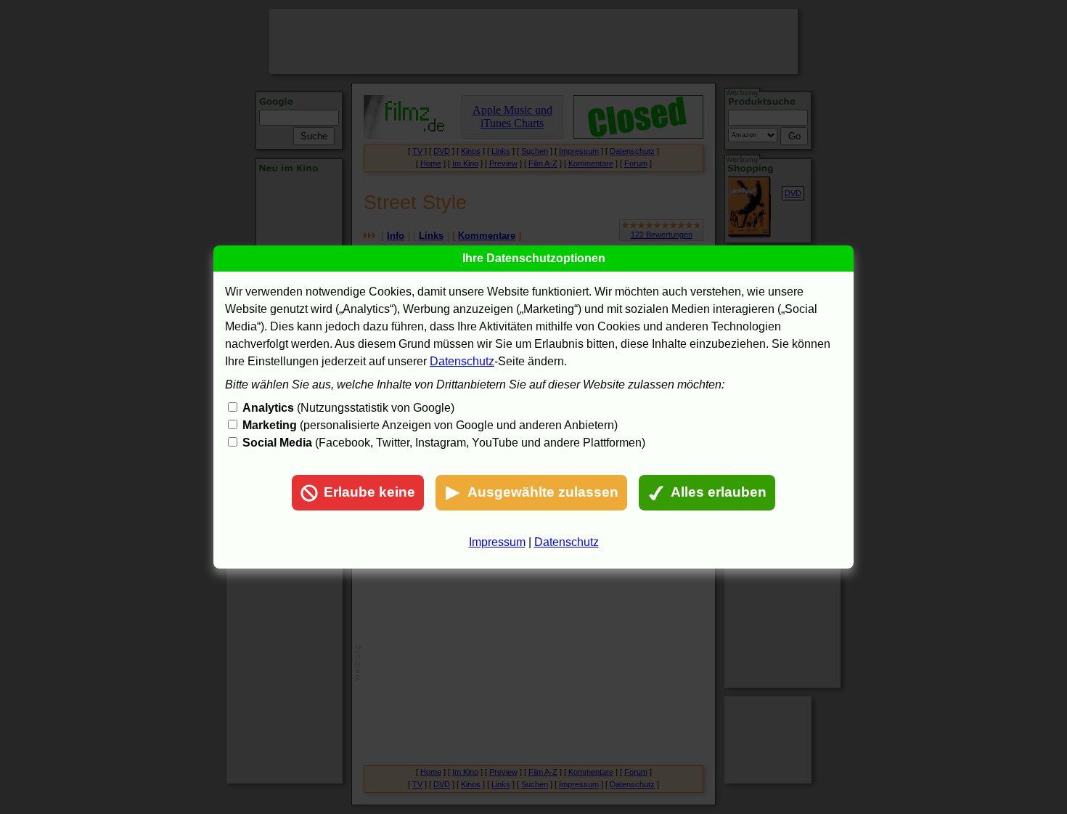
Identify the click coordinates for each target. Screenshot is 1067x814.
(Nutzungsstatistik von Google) (348, 408)
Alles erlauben (718, 492)
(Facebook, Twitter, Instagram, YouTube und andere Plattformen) (443, 442)
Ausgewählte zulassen (542, 492)
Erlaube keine (369, 492)
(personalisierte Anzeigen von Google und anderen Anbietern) (430, 425)
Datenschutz (462, 361)
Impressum (497, 542)
